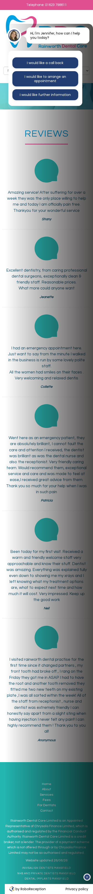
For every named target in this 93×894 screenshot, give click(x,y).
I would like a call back (45, 62)
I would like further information (45, 94)
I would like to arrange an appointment (45, 78)
